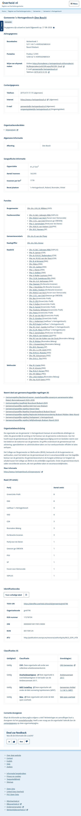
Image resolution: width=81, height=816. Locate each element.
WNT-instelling (25, 687)
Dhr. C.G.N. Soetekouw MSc (40, 278)
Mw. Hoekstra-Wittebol (38, 310)
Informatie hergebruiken (16, 773)
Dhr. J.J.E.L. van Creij (37, 221)
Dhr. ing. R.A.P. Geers (37, 379)
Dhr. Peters (33, 313)
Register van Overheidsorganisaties (19, 11)
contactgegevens (10, 723)
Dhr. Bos (32, 298)
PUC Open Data (13, 794)
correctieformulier (25, 720)
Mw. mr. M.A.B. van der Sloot (40, 258)
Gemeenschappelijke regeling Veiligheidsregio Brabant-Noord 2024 (32, 420)
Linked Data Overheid (15, 791)
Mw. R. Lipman (35, 252)
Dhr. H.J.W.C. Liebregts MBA (40, 215)
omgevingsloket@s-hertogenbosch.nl (36, 109)
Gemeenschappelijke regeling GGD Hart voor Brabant (26, 406)
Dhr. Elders (33, 264)
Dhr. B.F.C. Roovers (36, 229)
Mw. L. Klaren (34, 270)
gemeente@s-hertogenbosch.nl (44, 69)
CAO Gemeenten (66, 665)
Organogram (11, 130)
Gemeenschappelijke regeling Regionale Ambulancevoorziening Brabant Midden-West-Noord (42, 414)
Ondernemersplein (14, 807)
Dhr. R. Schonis (35, 368)
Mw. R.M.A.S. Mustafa (38, 353)
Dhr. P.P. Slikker (35, 374)
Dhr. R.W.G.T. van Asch (37, 218)
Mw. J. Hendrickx (36, 287)
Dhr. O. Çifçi (34, 301)
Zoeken (10, 767)
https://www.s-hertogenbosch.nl (33, 99)
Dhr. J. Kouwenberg (37, 344)
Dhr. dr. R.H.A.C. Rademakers (40, 255)
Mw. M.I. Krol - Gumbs (38, 327)
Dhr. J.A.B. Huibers (36, 377)
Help (8, 764)
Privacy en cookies (14, 776)
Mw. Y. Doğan (34, 304)
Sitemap (10, 782)
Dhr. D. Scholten (35, 318)
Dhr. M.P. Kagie (35, 324)
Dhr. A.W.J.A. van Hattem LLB (40, 226)
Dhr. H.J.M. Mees (36, 330)
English (9, 761)
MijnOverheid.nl (13, 801)
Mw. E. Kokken (35, 273)
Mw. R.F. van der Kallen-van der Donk (44, 338)
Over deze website (14, 755)
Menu (75, 4)
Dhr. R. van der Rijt (36, 315)
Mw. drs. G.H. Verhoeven (39, 281)
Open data (11, 789)
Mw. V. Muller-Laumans (38, 275)
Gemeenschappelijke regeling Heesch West (22, 409)
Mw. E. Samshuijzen (37, 224)
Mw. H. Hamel (35, 307)
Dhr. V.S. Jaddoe (35, 267)
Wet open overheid (67, 697)
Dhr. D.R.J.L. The (35, 358)
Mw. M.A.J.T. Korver (37, 371)
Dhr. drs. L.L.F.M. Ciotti (38, 350)
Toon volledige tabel (13, 595)
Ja (9, 741)
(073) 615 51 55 (40, 72)
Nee (21, 741)
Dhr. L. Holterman (36, 321)
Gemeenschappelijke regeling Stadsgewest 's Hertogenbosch (29, 417)
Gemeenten (37, 11)
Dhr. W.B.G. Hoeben (37, 290)
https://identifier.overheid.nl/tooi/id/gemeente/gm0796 (46, 604)
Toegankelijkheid (13, 779)
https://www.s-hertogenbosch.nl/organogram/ (22, 472)
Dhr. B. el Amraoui (36, 261)
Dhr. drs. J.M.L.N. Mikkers (37, 208)
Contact (10, 758)
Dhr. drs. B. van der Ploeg (37, 236)
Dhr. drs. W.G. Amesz (35, 243)
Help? (54, 28)
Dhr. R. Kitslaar (35, 341)
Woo (21, 697)
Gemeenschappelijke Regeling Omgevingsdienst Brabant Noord (30, 411)
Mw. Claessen (34, 284)
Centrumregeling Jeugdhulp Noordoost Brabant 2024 (27, 403)
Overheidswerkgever (27, 675)
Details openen (1, 26)
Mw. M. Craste (35, 365)
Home (4, 11)
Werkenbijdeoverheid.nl (16, 810)
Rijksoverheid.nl (13, 804)
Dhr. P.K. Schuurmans (37, 355)
